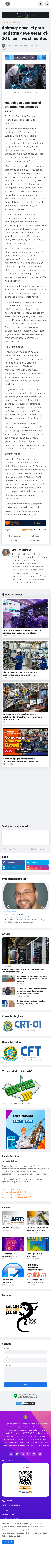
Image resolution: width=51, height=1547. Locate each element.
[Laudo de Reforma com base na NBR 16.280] (38, 1218)
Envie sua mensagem (11, 1505)
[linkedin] (11, 1454)
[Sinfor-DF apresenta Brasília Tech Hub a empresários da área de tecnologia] (25, 613)
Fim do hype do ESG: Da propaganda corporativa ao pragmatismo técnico (20, 673)
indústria (16, 22)
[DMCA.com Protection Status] (25, 1404)
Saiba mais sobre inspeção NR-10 (17, 1197)
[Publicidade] (25, 15)
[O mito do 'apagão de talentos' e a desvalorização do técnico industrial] (25, 742)
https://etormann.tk (11, 1446)
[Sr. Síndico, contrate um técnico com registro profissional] (8, 1003)
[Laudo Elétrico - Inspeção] (13, 1270)
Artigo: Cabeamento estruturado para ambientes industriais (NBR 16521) (24, 970)
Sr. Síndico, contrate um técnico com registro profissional (31, 1002)
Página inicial (6, 22)
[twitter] (17, 1454)
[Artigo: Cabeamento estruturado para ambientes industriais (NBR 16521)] (25, 950)
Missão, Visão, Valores (11, 1518)
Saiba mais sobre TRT (12, 1189)
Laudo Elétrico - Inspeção (9, 1281)
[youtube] (34, 1454)
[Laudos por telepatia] (13, 1218)
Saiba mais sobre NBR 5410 (14, 1192)
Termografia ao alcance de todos (10, 1255)
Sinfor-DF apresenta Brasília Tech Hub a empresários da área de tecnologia (22, 631)
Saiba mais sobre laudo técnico (16, 1194)
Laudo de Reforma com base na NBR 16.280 (37, 1229)
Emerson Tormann (21, 549)
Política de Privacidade (11, 1536)
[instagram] (22, 1454)
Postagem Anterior (12, 849)
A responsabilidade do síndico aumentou (37, 1281)
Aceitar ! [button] (8, 1542)
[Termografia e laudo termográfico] (38, 1244)
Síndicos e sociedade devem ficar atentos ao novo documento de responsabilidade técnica (32, 990)
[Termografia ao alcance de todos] (13, 1244)
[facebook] (28, 1454)
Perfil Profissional (9, 1514)
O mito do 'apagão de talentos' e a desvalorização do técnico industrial (20, 760)
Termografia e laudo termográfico (36, 1255)
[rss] (40, 1454)
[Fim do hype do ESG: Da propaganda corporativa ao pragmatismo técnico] (25, 655)
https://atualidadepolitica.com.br (35, 1446)
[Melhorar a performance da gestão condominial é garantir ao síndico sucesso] (8, 978)
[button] (3, 3)
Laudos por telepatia (12, 1227)
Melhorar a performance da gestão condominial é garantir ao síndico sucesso (32, 978)
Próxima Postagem (39, 849)
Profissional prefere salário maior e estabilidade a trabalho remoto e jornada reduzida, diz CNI (22, 717)
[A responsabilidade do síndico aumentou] (38, 1270)
